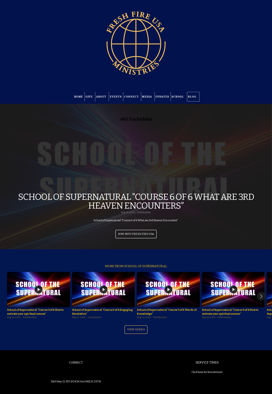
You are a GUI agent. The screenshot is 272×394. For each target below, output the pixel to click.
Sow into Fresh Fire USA (136, 234)
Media (147, 96)
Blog (192, 96)
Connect (132, 96)
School (178, 96)
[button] (261, 296)
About (101, 96)
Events (116, 96)
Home (78, 96)
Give (89, 96)
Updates (162, 96)
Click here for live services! (207, 372)
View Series (136, 329)
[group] (38, 296)
